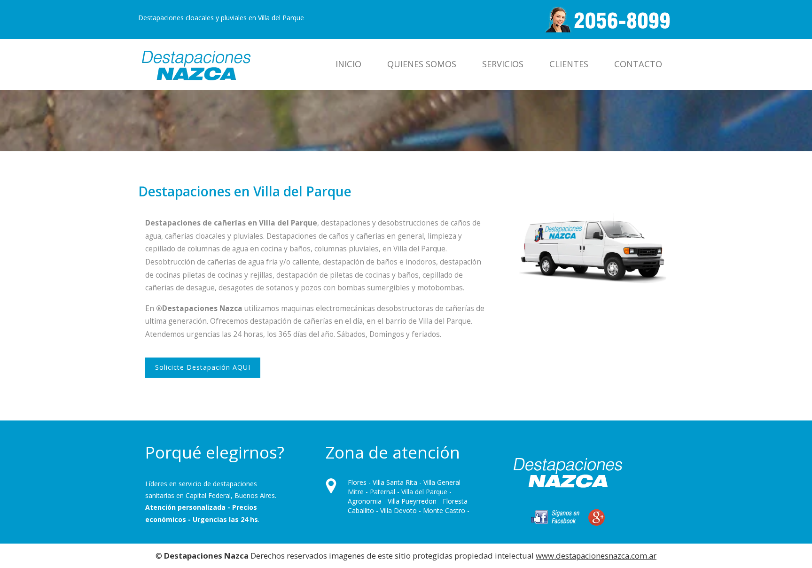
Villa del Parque (424, 491)
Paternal (382, 491)
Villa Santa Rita (395, 482)
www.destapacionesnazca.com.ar (596, 555)
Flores (357, 482)
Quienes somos (421, 64)
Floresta (455, 501)
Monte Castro (444, 510)
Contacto (638, 64)
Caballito (361, 510)
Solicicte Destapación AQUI (202, 367)
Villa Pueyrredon (412, 501)
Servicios (502, 64)
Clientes (568, 64)
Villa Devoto (398, 510)
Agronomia (365, 501)
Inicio (348, 64)
